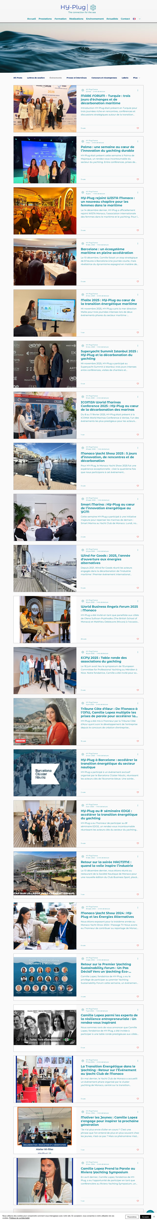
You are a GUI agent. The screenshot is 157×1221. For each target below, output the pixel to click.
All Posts (17, 78)
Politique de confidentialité (19, 1218)
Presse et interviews (77, 78)
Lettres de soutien (36, 78)
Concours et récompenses (104, 78)
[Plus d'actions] (138, 90)
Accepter (145, 1217)
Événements (56, 78)
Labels (125, 78)
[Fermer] (154, 1217)
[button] (45, 19)
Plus (135, 78)
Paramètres (132, 1217)
